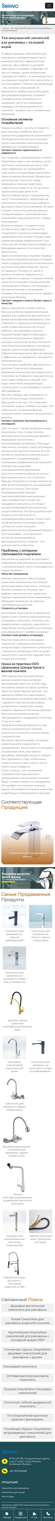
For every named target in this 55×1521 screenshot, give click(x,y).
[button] (48, 838)
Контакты (48, 1515)
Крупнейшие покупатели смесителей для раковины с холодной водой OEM (27, 1336)
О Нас (34, 1515)
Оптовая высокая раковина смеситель (27, 1378)
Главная (5, 28)
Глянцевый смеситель (20, 1366)
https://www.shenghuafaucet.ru (21, 725)
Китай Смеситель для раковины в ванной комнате (27, 1321)
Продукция (20, 1515)
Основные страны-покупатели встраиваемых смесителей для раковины (27, 1432)
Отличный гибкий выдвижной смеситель (27, 1404)
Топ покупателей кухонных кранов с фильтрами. (27, 1417)
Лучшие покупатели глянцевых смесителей (28, 1391)
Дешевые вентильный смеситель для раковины (27, 1307)
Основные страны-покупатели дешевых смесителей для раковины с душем (27, 1353)
